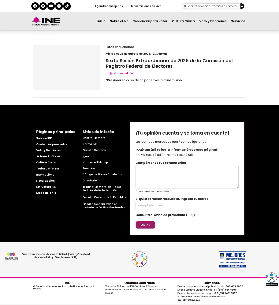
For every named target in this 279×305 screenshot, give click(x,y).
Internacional (45, 175)
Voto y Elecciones (213, 21)
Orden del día (123, 73)
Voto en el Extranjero (97, 162)
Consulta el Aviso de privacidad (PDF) (165, 215)
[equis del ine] (43, 6)
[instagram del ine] (59, 6)
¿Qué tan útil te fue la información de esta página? (178, 150)
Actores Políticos (48, 156)
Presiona (114, 80)
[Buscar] (242, 6)
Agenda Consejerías (109, 6)
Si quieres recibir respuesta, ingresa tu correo (172, 199)
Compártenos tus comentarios (161, 163)
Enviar (145, 224)
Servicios (238, 21)
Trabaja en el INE (47, 168)
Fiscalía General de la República (105, 197)
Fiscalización (45, 181)
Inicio (101, 21)
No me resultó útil (180, 155)
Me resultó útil (151, 155)
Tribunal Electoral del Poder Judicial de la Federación (102, 188)
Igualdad (89, 156)
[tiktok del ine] (67, 6)
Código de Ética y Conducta (102, 174)
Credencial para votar (149, 21)
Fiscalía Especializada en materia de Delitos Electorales (104, 205)
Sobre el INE (119, 21)
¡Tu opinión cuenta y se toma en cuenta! (182, 133)
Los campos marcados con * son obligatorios (171, 141)
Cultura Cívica (183, 21)
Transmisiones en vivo (145, 6)
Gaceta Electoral (94, 150)
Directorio (90, 180)
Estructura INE (46, 187)
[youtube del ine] (51, 6)
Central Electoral (94, 138)
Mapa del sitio (46, 193)
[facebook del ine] (35, 6)
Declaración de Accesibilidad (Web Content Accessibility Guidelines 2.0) (56, 255)
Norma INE (90, 144)
